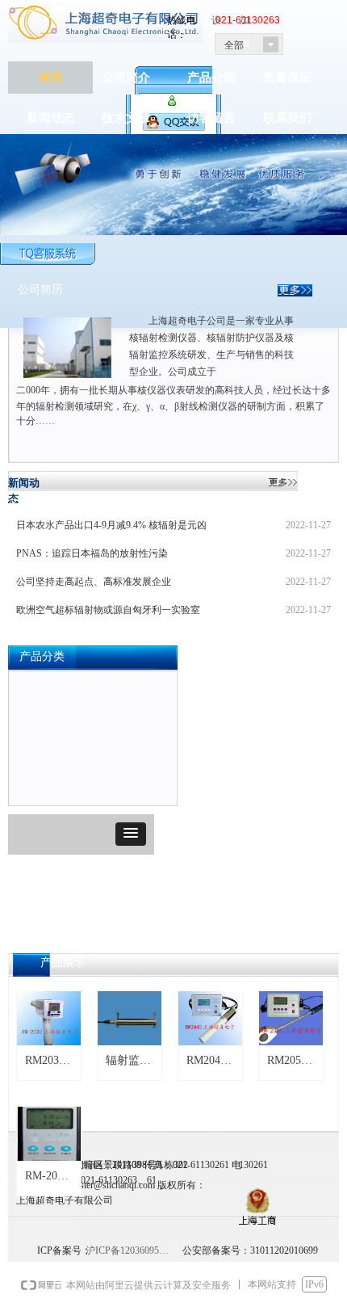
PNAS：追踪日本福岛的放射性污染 (92, 553)
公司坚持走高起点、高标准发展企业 (93, 581)
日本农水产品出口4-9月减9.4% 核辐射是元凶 (111, 525)
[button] (130, 834)
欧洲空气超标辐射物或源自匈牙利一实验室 (108, 610)
